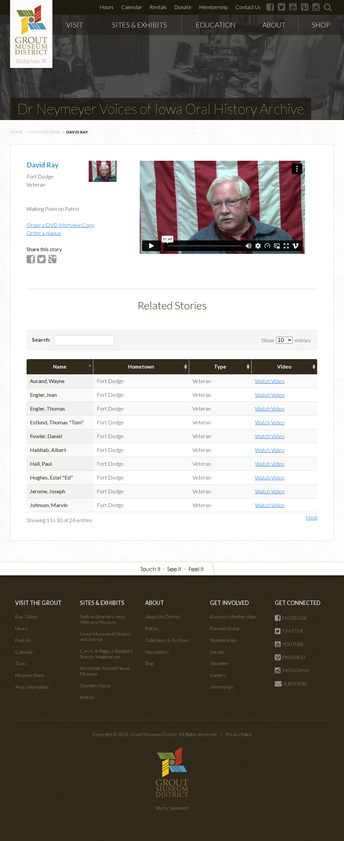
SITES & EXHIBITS (139, 25)
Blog (149, 663)
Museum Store (29, 675)
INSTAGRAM (295, 670)
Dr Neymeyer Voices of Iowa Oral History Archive (160, 108)
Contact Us (248, 7)
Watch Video (270, 381)
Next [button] (311, 517)
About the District (162, 616)
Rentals (158, 7)
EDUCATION (215, 25)
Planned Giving (224, 628)
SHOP (321, 25)
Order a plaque (44, 233)
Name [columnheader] (60, 367)
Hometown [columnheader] (141, 367)
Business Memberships (233, 616)
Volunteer (219, 663)
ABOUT (274, 25)
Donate (182, 7)
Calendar (131, 7)
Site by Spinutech (172, 808)
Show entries (286, 340)
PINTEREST (294, 657)
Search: (41, 339)
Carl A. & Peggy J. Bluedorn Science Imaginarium (106, 653)
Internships (221, 687)
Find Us (23, 640)
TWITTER (292, 631)
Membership (213, 7)
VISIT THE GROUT (38, 603)
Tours (21, 663)
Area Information (32, 687)
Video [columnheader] (284, 367)
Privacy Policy (238, 734)
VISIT (74, 25)
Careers (218, 675)
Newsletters (157, 652)
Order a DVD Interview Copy (60, 225)
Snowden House (95, 685)
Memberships (223, 640)
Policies (152, 628)
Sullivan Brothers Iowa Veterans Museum (102, 619)
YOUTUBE (293, 644)
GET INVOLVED (229, 603)
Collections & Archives (167, 640)
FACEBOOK (294, 618)
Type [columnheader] (220, 367)
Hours (107, 7)
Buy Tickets (27, 616)
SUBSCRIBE (295, 683)
